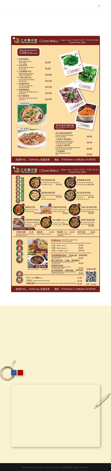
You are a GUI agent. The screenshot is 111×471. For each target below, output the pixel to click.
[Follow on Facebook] (14, 372)
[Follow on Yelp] (20, 372)
